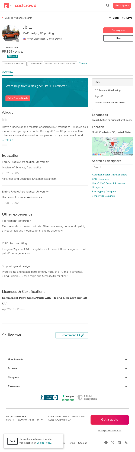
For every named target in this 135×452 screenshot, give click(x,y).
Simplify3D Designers (103, 196)
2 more (83, 63)
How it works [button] (16, 359)
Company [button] (13, 377)
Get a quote (118, 30)
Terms (71, 443)
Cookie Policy (44, 443)
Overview (7, 72)
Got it (12, 441)
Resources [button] (14, 386)
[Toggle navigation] (8, 5)
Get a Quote (122, 5)
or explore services (109, 430)
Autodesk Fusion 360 (14, 64)
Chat (118, 38)
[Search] (108, 5)
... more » (7, 140)
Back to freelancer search (18, 18)
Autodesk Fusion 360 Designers (109, 175)
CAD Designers (100, 179)
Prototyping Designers (104, 191)
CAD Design (35, 64)
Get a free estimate (17, 98)
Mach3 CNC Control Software (60, 64)
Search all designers (106, 161)
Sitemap (82, 443)
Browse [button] (12, 368)
